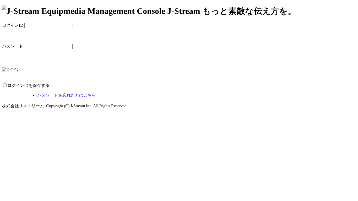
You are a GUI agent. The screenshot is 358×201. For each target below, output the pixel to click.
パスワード (12, 46)
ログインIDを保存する (28, 85)
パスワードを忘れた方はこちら (66, 95)
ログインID (12, 25)
